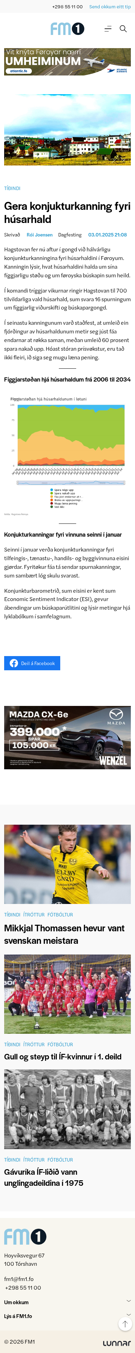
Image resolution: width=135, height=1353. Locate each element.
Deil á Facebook (38, 663)
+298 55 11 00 (67, 6)
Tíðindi (12, 188)
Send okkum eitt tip (110, 6)
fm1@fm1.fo (19, 1279)
